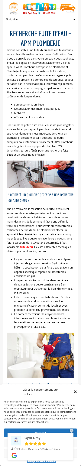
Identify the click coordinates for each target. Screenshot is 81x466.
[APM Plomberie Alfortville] (40, 13)
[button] (75, 392)
